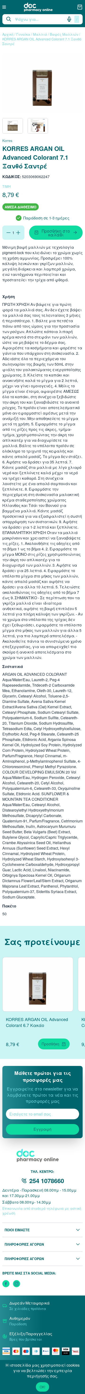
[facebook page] (5, 1283)
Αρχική (7, 34)
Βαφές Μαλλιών (64, 34)
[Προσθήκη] (18, 232)
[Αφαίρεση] (8, 232)
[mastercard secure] (57, 1351)
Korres (7, 140)
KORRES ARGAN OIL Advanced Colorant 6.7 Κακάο (37, 1022)
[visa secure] (67, 1351)
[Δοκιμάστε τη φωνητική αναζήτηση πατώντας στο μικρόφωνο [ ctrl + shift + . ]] (69, 19)
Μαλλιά (40, 34)
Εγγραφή (42, 1129)
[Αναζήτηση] (9, 19)
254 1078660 (46, 1180)
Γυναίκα (23, 34)
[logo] (41, 7)
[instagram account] (16, 1283)
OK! (42, 1387)
